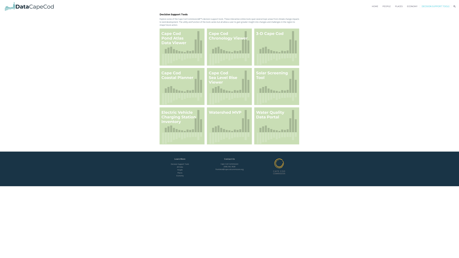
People (386, 6)
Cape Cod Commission (229, 164)
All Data (180, 167)
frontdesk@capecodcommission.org (229, 169)
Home (375, 6)
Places (399, 6)
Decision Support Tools (435, 6)
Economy (412, 6)
